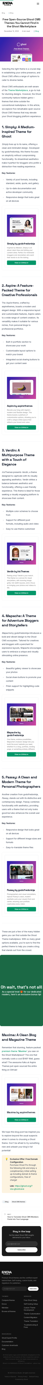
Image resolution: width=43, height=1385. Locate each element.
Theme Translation (31, 1321)
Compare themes (8, 1300)
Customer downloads (10, 1345)
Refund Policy (34, 1376)
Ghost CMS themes (18, 1202)
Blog (3, 13)
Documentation (7, 1342)
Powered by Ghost (21, 1379)
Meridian (5, 1308)
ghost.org (36, 1363)
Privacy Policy (22, 1376)
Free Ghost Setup (30, 1300)
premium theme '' (14, 1051)
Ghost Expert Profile (9, 1338)
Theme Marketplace (18, 90)
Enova (4, 1304)
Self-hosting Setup (31, 1304)
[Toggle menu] (38, 3)
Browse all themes (9, 1311)
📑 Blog (10, 13)
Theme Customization (32, 1314)
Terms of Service (10, 1376)
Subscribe (22, 1250)
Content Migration (30, 1317)
